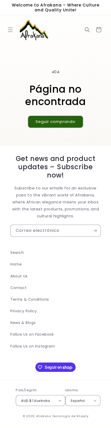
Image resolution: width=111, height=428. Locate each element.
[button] (10, 29)
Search (17, 252)
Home (16, 264)
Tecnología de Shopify (70, 416)
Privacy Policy (23, 311)
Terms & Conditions (29, 299)
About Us (19, 276)
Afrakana (43, 416)
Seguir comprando (55, 121)
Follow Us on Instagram (32, 346)
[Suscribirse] (94, 231)
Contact (18, 287)
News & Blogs (23, 322)
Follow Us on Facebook (32, 334)
